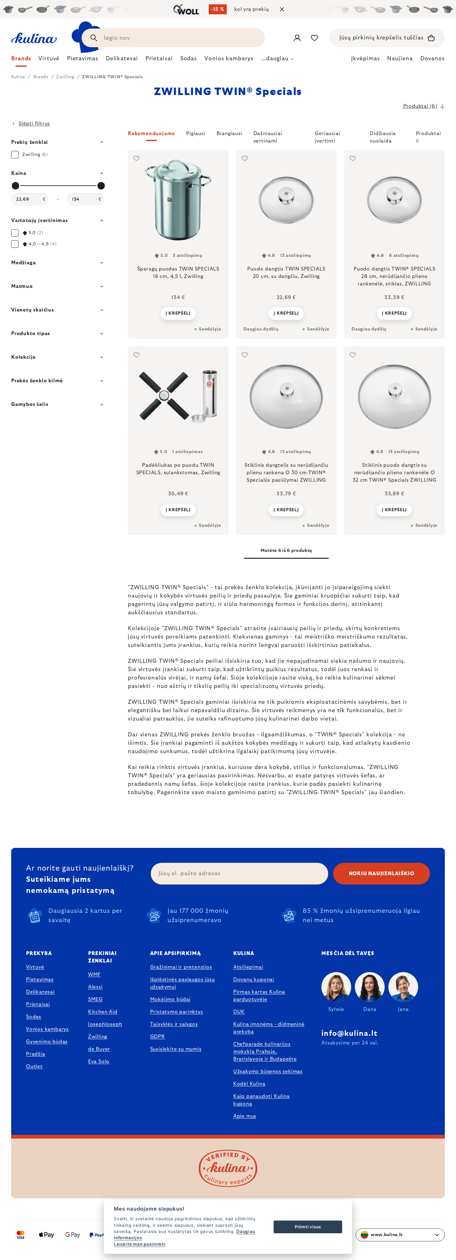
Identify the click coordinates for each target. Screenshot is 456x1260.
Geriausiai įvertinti (327, 136)
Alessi (95, 987)
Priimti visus (308, 1226)
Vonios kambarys (47, 1029)
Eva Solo (99, 1061)
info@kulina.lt (349, 1033)
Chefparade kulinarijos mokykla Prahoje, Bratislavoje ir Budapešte (265, 1052)
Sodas (33, 1016)
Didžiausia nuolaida (383, 136)
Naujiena (400, 58)
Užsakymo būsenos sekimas (268, 1071)
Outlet (34, 1066)
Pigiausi (195, 133)
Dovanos (432, 58)
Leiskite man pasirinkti (139, 1244)
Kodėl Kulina (249, 1083)
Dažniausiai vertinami (267, 136)
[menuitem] (21, 60)
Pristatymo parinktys (176, 1011)
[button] (286, 137)
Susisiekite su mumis (176, 1049)
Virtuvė (35, 967)
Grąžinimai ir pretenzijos (181, 967)
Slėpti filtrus (34, 123)
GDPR (157, 1036)
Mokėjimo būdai (170, 999)
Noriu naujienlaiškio (381, 873)
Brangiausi (229, 133)
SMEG (95, 999)
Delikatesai (40, 991)
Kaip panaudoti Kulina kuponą (261, 1100)
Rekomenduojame (151, 133)
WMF (94, 974)
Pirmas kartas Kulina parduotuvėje (259, 995)
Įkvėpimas (365, 58)
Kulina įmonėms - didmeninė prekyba (269, 1028)
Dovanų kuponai (253, 979)
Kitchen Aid (103, 1011)
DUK (239, 1011)
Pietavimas (40, 979)
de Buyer (99, 1049)
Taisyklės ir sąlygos (174, 1024)
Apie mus (244, 1116)
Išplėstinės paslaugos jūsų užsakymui (182, 983)
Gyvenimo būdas (47, 1041)
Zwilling (97, 1036)
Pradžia (35, 1054)
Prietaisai (38, 1004)
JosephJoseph (105, 1024)
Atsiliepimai (248, 967)
